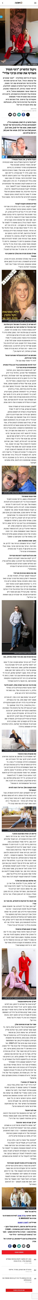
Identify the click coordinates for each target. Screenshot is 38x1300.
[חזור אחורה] (2, 3)
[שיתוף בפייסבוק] (23, 114)
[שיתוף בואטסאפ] (19, 114)
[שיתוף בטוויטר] (28, 114)
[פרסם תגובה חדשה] (10, 114)
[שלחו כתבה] (14, 114)
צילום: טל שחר (32, 64)
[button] (19, 145)
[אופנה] (19, 3)
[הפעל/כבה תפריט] (35, 3)
